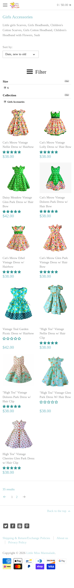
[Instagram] (19, 526)
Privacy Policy (17, 542)
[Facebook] (12, 526)
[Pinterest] (26, 526)
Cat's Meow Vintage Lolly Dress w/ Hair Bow (55, 145)
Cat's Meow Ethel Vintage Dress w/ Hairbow (14, 262)
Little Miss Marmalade (40, 553)
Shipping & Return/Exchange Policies (26, 538)
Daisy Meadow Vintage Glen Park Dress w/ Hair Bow (18, 202)
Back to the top (57, 511)
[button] (12, 152)
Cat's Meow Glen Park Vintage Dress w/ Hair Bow (54, 262)
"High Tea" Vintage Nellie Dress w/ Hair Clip (52, 333)
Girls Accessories (15, 102)
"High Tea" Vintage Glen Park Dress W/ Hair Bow (55, 395)
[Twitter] (5, 526)
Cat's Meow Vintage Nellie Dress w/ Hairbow (18, 145)
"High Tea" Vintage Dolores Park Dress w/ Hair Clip (17, 397)
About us (62, 538)
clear (67, 81)
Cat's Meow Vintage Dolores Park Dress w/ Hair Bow (54, 202)
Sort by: (8, 47)
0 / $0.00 (63, 5)
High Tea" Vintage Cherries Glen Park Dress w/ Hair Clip (18, 458)
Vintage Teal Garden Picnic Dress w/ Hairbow (18, 331)
